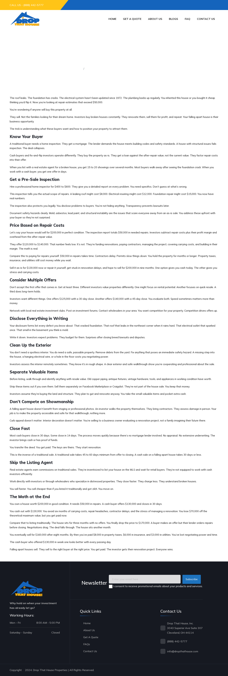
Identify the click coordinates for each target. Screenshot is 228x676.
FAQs (86, 644)
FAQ (187, 19)
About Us (155, 19)
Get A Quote (90, 637)
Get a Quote (132, 19)
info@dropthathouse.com (182, 651)
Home (112, 19)
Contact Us (90, 651)
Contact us (206, 19)
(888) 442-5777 (177, 641)
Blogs (173, 19)
